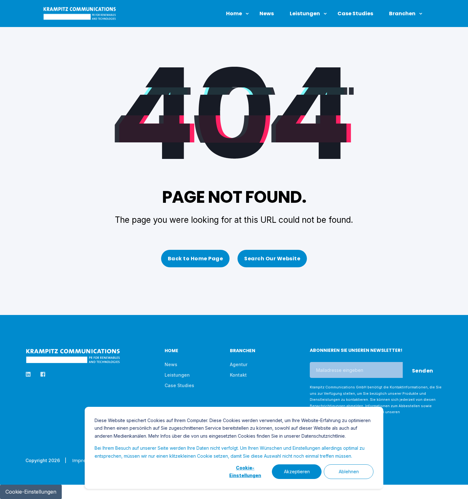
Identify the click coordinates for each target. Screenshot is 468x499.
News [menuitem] (171, 364)
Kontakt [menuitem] (238, 375)
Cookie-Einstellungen (245, 471)
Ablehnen (349, 471)
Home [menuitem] (171, 351)
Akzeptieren (297, 471)
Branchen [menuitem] (242, 351)
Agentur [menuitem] (238, 364)
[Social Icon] (30, 374)
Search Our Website (272, 258)
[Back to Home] (79, 17)
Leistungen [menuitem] (177, 375)
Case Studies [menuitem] (179, 385)
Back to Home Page (195, 258)
